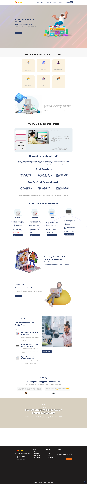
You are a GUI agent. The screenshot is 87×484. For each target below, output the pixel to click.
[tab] (20, 132)
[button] (15, 391)
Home (38, 2)
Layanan (42, 2)
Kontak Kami (61, 2)
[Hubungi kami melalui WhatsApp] (85, 482)
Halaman (54, 2)
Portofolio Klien (48, 2)
